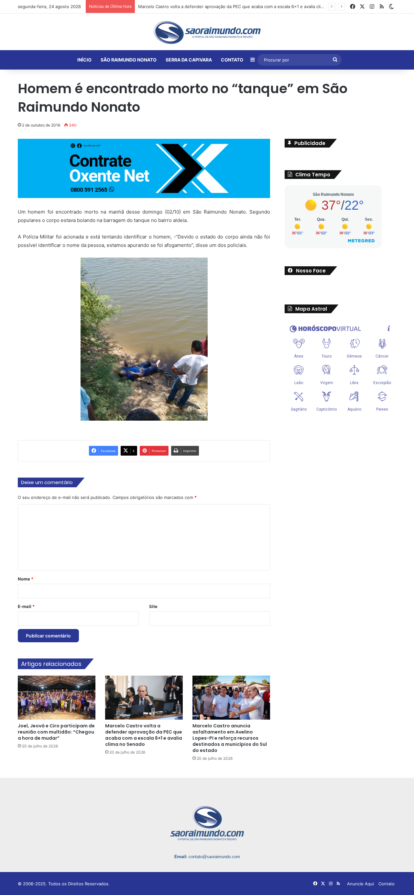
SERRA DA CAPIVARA (189, 59)
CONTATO (232, 59)
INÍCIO (84, 59)
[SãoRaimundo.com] (207, 32)
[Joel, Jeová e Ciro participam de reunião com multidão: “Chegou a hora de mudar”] (56, 697)
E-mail (26, 606)
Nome (25, 578)
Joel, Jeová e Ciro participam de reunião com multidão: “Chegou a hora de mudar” (56, 732)
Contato (386, 883)
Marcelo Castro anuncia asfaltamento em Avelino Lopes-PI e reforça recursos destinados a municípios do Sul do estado (229, 738)
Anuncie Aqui (360, 883)
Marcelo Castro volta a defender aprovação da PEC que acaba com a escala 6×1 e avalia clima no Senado (143, 735)
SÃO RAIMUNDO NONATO (129, 59)
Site (153, 606)
